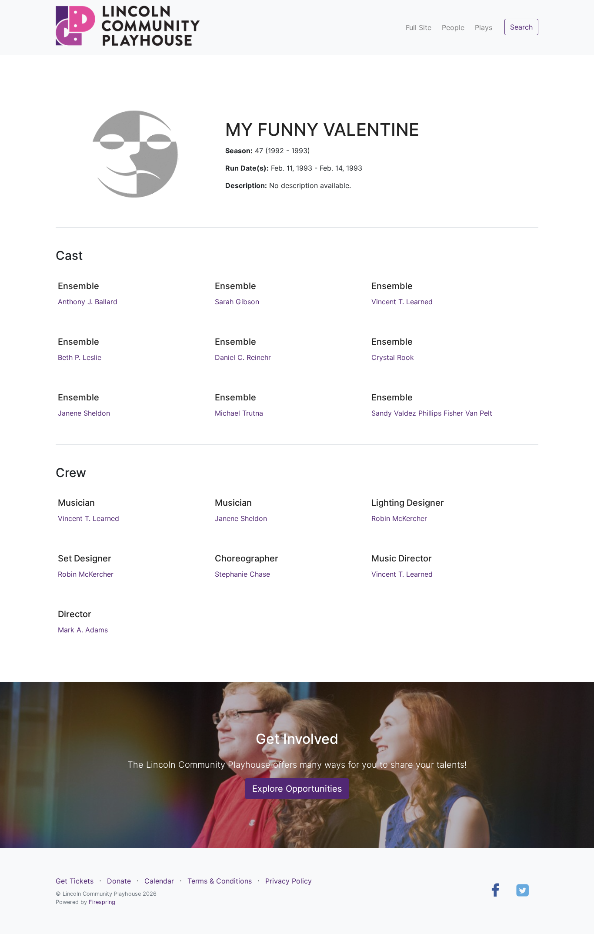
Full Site (418, 27)
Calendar (159, 881)
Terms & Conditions (219, 881)
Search (521, 27)
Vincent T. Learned (402, 301)
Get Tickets (74, 881)
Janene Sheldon (84, 413)
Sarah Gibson (237, 301)
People (453, 27)
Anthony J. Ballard (87, 301)
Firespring (102, 902)
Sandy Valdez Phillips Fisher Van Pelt (431, 413)
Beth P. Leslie (79, 357)
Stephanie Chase (242, 574)
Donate (119, 881)
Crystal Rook (392, 357)
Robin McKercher (399, 518)
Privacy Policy (288, 881)
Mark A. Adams (83, 629)
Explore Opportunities (297, 788)
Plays (483, 27)
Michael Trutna (239, 413)
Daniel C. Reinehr (243, 357)
